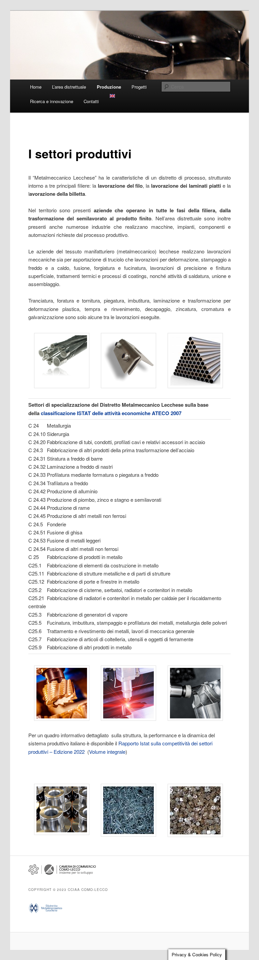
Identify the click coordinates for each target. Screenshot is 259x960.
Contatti (91, 101)
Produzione (109, 87)
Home (35, 87)
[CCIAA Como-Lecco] (62, 873)
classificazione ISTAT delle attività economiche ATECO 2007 (111, 413)
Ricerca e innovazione (51, 101)
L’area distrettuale (69, 87)
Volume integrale (107, 751)
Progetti (139, 87)
